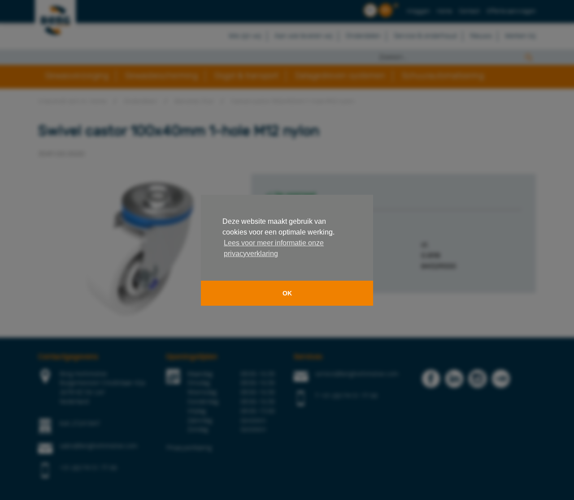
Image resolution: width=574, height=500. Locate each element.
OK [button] (287, 293)
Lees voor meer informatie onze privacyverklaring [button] (274, 248)
